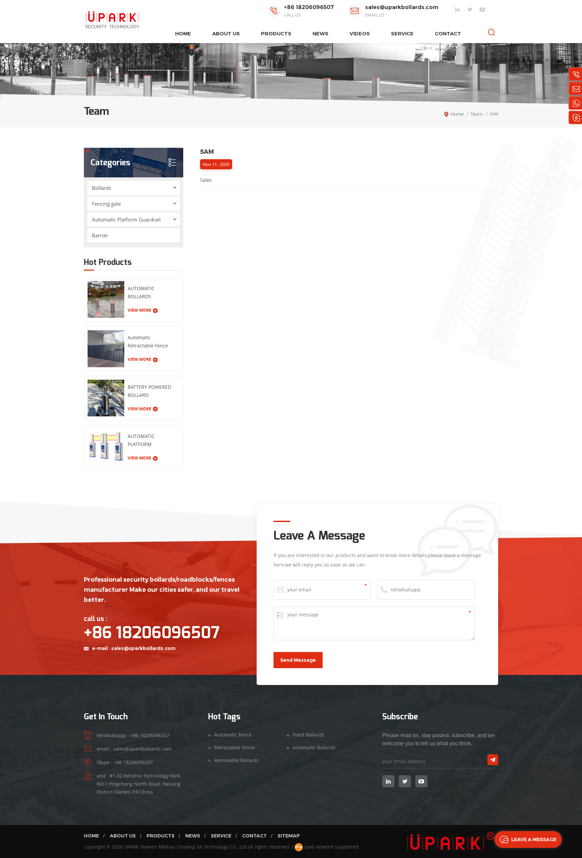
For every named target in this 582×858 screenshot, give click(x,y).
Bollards (101, 187)
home (183, 33)
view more (139, 310)
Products (160, 836)
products (276, 33)
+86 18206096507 (309, 7)
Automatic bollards (314, 747)
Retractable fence (234, 747)
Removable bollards (236, 760)
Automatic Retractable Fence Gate (148, 342)
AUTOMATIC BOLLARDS (141, 292)
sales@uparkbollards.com (401, 7)
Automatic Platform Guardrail (126, 219)
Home (91, 836)
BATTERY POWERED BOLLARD (149, 391)
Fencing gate (106, 203)
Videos (360, 33)
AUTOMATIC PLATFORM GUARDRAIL (141, 440)
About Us (123, 836)
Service (402, 33)
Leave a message (533, 839)
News (320, 33)
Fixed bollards (308, 734)
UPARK (131, 847)
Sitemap (289, 836)
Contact (448, 33)
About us (226, 33)
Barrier (100, 235)
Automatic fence (233, 734)
